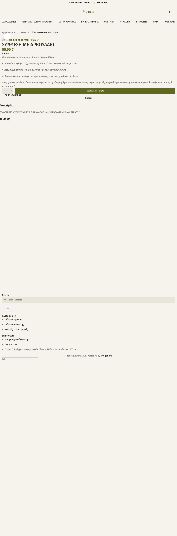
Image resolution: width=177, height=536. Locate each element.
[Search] (3, 12)
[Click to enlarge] (7, 36)
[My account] (161, 12)
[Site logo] (88, 11)
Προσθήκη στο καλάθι (95, 91)
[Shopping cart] (173, 12)
